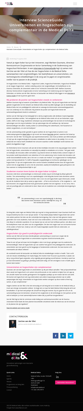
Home (9, 47)
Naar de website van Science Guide (18, 308)
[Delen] (55, 335)
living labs (50, 134)
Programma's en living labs (15, 384)
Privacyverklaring (12, 387)
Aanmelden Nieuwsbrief (65, 382)
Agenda (9, 379)
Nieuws (16, 47)
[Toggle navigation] (75, 3)
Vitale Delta (26, 134)
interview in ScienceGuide (45, 68)
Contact (9, 390)
